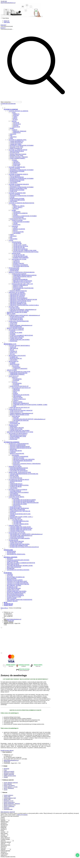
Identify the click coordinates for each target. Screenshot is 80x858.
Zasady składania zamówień (11, 782)
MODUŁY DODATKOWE (17, 453)
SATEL (14, 112)
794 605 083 (4, 1)
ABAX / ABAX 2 (17, 207)
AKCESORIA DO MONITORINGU (18, 433)
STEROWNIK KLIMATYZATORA (19, 485)
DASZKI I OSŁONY (18, 263)
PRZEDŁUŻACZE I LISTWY (15, 580)
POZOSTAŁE (16, 164)
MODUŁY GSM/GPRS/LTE (20, 285)
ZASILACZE (13, 191)
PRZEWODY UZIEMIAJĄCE (21, 403)
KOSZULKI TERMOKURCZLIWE (16, 592)
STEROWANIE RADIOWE (19, 273)
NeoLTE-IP (16, 122)
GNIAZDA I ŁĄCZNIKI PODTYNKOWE (18, 584)
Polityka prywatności (9, 771)
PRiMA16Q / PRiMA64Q (19, 131)
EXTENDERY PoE (15, 423)
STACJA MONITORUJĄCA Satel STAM (19, 371)
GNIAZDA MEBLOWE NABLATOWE (20, 527)
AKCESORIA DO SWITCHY (21, 420)
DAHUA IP (13, 347)
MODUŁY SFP (14, 422)
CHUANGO (13, 136)
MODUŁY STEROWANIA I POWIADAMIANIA (22, 272)
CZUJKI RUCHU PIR (19, 247)
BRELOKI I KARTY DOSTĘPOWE (22, 280)
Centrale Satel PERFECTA (17, 141)
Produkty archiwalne (9, 774)
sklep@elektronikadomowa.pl (8, 2)
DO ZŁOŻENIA (17, 379)
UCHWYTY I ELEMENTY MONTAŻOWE (21, 335)
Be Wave (15, 119)
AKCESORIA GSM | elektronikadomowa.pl (21, 535)
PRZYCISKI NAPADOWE (14, 567)
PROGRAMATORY (15, 495)
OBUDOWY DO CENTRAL (17, 295)
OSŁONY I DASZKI (18, 458)
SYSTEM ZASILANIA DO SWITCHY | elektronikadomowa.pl (29, 419)
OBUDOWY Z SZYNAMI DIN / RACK (20, 301)
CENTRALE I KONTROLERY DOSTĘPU (18, 560)
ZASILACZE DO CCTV (16, 412)
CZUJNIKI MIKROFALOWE (21, 521)
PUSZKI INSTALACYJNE (17, 316)
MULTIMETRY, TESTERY (14, 585)
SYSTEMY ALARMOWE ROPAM (18, 149)
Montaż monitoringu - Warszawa (12, 803)
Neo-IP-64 (15, 125)
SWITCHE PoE (16, 416)
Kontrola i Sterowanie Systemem (18, 154)
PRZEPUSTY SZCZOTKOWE (21, 394)
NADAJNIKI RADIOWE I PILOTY (22, 276)
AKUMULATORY (14, 306)
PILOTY (15, 230)
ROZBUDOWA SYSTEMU (17, 171)
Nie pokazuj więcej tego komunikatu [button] (10, 816)
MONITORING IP (13, 361)
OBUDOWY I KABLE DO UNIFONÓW (24, 459)
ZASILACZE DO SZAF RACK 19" (19, 386)
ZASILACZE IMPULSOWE (17, 200)
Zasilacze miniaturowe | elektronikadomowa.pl (21, 413)
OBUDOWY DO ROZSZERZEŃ (18, 298)
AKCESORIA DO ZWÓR (20, 504)
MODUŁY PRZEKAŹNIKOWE (18, 291)
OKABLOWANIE (13, 425)
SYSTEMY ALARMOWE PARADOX (19, 184)
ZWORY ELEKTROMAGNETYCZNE (20, 514)
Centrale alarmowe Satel (10, 798)
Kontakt (6, 777)
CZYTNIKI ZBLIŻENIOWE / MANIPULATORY (20, 565)
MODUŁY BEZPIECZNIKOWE (15, 328)
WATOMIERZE (14, 493)
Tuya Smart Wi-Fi (14, 476)
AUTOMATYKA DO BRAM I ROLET (19, 479)
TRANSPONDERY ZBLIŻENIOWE (22, 460)
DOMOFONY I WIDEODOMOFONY (19, 443)
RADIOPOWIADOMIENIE (20, 279)
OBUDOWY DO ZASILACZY (18, 302)
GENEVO (14, 129)
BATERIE (12, 334)
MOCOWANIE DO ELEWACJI (18, 435)
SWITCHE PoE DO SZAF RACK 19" (20, 407)
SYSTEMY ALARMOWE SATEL (17, 139)
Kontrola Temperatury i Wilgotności (19, 157)
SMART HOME (14, 475)
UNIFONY (13, 452)
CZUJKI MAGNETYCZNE (20, 256)
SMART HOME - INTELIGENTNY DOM (20, 472)
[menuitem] (37, 224)
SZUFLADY (16, 390)
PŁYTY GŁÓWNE (15, 168)
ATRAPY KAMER (12, 370)
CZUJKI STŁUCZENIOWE (20, 249)
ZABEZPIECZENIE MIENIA (16, 496)
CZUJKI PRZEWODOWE (17, 177)
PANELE (15, 393)
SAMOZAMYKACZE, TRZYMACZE (20, 511)
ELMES (12, 128)
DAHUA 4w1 (13, 352)
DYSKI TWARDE (15, 437)
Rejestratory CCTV (8, 800)
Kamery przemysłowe (9, 802)
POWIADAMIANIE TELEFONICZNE (23, 288)
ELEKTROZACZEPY (16, 506)
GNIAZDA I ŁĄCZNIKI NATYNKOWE (17, 582)
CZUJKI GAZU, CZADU (19, 244)
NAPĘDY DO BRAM (15, 486)
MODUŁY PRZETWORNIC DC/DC (19, 414)
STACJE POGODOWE (16, 478)
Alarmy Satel (7, 796)
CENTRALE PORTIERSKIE (20, 456)
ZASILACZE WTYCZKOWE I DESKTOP (21, 410)
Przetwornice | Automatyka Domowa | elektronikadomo (27, 463)
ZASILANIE (16, 165)
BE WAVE (16, 208)
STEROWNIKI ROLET (16, 483)
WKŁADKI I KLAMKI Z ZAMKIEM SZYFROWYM (21, 562)
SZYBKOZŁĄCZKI (12, 587)
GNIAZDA (10, 574)
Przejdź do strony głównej (7, 750)
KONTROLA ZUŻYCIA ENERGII (18, 489)
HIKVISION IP (14, 348)
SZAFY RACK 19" (14, 376)
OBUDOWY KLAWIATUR (17, 296)
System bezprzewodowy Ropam (18, 218)
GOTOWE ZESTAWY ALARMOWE (18, 111)
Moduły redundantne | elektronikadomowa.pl (21, 325)
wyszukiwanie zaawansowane (8, 103)
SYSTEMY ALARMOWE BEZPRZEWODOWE (21, 203)
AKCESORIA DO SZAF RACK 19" (21, 387)
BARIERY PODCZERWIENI (20, 257)
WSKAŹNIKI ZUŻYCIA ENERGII (19, 492)
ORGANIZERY (17, 396)
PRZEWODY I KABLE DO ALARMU (17, 312)
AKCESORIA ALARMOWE (16, 329)
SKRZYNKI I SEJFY (15, 518)
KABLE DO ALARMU (16, 332)
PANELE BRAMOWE (16, 450)
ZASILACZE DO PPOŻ (16, 318)
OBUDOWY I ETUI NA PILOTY (22, 282)
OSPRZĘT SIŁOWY (12, 601)
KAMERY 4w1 (14, 357)
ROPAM (14, 121)
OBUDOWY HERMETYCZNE (18, 303)
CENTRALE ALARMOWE (20, 213)
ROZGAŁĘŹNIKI (11, 578)
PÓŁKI (15, 392)
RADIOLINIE (16, 278)
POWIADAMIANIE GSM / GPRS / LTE (22, 283)
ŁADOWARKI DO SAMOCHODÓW (20, 538)
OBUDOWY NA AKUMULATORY (19, 311)
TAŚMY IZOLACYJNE (16, 338)
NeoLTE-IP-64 (17, 124)
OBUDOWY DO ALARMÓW (17, 292)
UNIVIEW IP (13, 351)
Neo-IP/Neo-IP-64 (14, 152)
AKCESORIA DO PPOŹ (16, 319)
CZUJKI (12, 197)
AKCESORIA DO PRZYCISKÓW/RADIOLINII (25, 502)
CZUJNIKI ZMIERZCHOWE (21, 524)
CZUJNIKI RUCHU (17, 519)
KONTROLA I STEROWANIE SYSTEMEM (21, 145)
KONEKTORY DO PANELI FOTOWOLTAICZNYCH (24, 547)
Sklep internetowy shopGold (8, 812)
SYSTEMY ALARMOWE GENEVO (18, 174)
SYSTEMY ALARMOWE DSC (17, 167)
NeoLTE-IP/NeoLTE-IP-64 (17, 151)
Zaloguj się (6, 20)
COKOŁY (16, 400)
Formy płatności (8, 784)
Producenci (6, 807)
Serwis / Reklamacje (9, 788)
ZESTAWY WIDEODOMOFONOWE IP (20, 448)
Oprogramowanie (8, 809)
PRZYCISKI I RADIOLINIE (17, 509)
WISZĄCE (15, 377)
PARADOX (13, 134)
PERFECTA (16, 114)
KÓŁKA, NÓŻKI (17, 401)
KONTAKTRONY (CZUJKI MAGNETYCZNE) (25, 251)
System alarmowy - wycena (10, 786)
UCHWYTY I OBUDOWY (20, 368)
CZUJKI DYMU (17, 243)
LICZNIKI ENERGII (15, 491)
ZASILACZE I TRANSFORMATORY (19, 321)
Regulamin (6, 768)
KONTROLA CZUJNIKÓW (20, 264)
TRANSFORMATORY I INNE (18, 436)
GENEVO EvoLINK (17, 220)
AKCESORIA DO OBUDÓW (18, 293)
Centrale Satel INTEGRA (16, 142)
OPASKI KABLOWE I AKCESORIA (20, 339)
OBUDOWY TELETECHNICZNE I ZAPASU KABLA (24, 305)
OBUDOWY (16, 162)
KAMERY (12, 362)
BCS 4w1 (12, 354)
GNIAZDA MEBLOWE (15, 525)
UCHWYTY (16, 260)
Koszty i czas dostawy (9, 785)
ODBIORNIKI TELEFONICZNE (18, 373)
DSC (11, 135)
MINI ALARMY (11, 313)
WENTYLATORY (18, 397)
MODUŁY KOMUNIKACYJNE (18, 188)
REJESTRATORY (14, 364)
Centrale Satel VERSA (15, 144)
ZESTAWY (13, 512)
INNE (14, 406)
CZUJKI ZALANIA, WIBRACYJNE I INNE (24, 250)
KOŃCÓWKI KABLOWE (17, 336)
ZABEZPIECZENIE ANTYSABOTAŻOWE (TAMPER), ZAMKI (30, 404)
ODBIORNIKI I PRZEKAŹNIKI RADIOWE (24, 275)
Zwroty (5, 789)
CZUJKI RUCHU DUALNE (20, 246)
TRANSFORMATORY (16, 326)
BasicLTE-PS (16, 126)
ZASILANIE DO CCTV (15, 409)
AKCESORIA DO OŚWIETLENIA (16, 554)
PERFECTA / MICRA (18, 206)
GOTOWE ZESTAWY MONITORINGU (19, 345)
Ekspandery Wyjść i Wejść (16, 146)
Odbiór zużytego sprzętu (10, 775)
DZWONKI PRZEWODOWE (17, 469)
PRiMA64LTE (17, 132)
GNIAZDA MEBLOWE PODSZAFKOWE (21, 528)
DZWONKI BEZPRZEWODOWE (19, 468)
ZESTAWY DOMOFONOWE (18, 445)
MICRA (15, 118)
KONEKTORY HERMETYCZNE (19, 545)
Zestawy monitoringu (9, 806)
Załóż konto (7, 22)
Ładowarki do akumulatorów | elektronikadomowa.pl (23, 309)
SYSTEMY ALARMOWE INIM (17, 193)
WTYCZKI (10, 575)
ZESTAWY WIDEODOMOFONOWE (20, 446)
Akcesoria (14, 159)
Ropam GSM (7, 799)
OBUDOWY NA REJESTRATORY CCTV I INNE (20, 432)
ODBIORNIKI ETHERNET (17, 374)
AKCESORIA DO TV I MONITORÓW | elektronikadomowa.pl (26, 534)
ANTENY (15, 161)
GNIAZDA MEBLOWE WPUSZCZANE (20, 529)
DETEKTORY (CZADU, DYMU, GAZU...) (21, 516)
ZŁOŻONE (16, 380)
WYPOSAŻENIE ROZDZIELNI (15, 595)
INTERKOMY (11, 568)
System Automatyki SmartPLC (17, 158)
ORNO (12, 234)
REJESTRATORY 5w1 (16, 358)
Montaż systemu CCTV (10, 805)
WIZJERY (12, 515)
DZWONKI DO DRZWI (15, 466)
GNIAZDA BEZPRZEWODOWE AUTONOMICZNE (24, 473)
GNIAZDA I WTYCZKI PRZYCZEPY (17, 581)
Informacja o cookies (9, 773)
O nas (5, 770)
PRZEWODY (13, 426)
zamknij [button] (3, 817)
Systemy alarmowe (8, 795)
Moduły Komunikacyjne (16, 148)
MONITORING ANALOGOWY (17, 355)
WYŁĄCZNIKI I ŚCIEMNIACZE (16, 577)
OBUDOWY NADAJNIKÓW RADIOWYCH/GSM (23, 299)
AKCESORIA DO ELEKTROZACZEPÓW (24, 499)
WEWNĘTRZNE (16, 242)
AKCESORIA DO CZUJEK (19, 259)
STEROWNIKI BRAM (16, 481)
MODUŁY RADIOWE (19, 229)
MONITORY (13, 449)
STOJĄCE (14, 382)
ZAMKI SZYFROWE (12, 561)
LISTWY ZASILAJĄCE (19, 399)
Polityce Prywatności (22, 814)
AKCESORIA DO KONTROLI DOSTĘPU (18, 569)
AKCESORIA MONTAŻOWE (21, 266)
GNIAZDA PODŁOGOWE (17, 531)
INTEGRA (16, 115)
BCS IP (12, 349)
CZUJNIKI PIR (17, 522)
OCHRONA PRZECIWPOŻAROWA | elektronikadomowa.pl (24, 315)
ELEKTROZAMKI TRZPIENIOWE (19, 508)
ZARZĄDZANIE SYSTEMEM (21, 221)
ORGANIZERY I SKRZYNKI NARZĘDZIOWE (19, 599)
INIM (11, 138)
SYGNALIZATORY (15, 181)
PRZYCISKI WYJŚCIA (13, 564)
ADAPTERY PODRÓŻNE (17, 537)
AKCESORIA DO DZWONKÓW (19, 470)
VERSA (15, 116)
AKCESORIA (13, 172)
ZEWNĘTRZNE (16, 253)
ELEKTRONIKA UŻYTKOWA (17, 532)
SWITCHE (16, 417)
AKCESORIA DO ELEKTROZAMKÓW (24, 501)
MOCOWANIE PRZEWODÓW (15, 594)
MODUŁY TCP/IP (18, 286)
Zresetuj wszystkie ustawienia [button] (8, 856)
